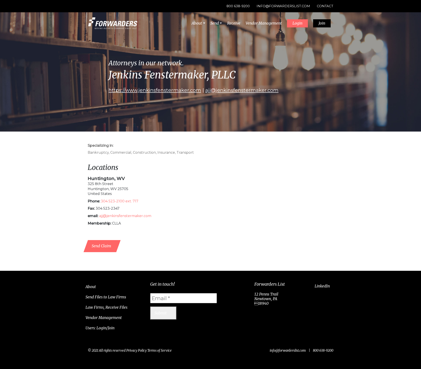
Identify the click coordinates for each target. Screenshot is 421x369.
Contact (325, 6)
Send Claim (101, 246)
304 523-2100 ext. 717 (119, 201)
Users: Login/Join (100, 328)
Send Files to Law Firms (106, 297)
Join (322, 23)
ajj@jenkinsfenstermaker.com (241, 90)
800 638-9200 (238, 6)
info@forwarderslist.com (283, 6)
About (197, 23)
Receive (233, 23)
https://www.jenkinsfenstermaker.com (155, 90)
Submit (160, 313)
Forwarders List (113, 23)
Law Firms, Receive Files (106, 307)
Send (214, 23)
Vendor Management (264, 23)
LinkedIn (322, 286)
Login (297, 23)
